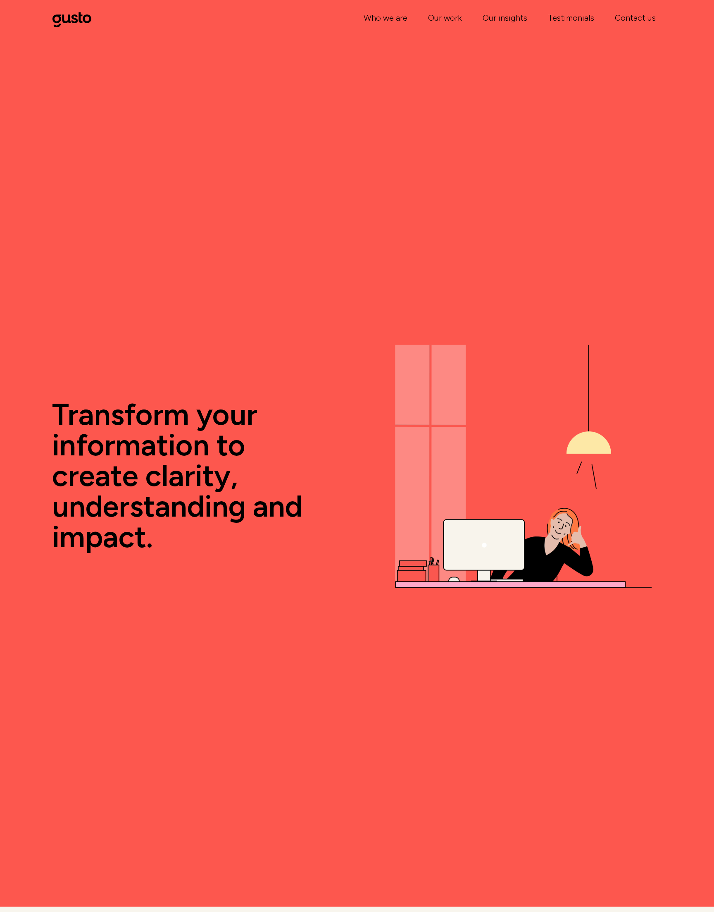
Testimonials (571, 18)
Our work (445, 18)
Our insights (505, 18)
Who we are (385, 18)
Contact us (635, 18)
